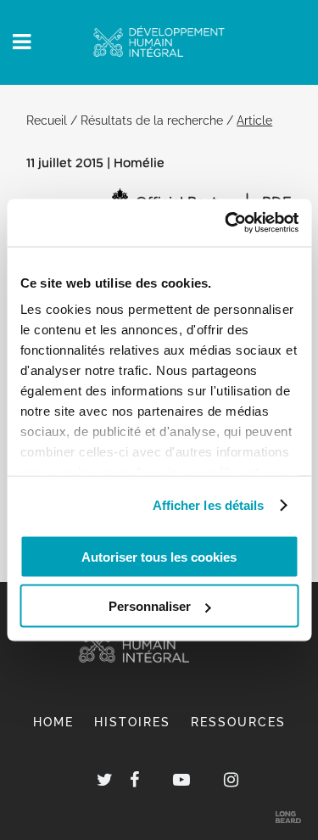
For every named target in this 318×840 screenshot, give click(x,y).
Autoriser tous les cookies (159, 556)
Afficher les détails (209, 505)
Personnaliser (150, 606)
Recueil (46, 120)
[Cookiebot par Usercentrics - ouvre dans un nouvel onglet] (226, 223)
